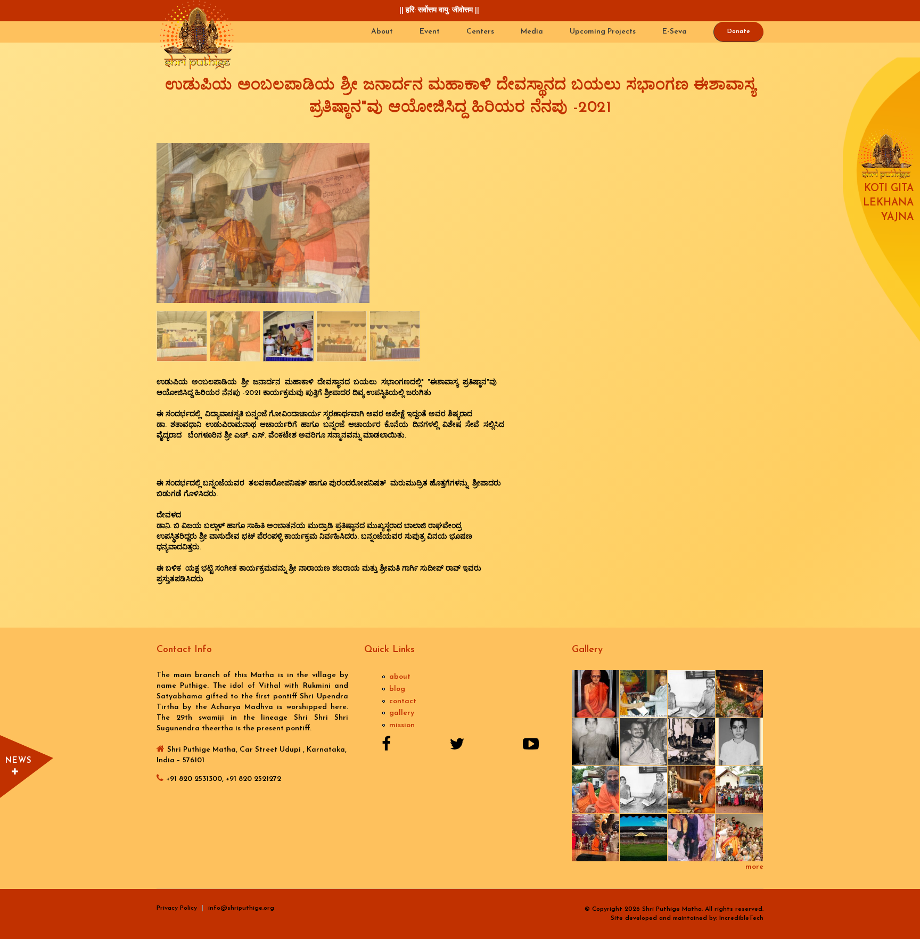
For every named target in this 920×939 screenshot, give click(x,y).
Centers (480, 32)
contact (402, 701)
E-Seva (674, 32)
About (382, 32)
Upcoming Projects (603, 32)
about (399, 677)
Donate (738, 31)
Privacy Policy (177, 908)
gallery (401, 713)
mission (402, 725)
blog (397, 689)
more (754, 867)
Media (532, 32)
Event (430, 32)
